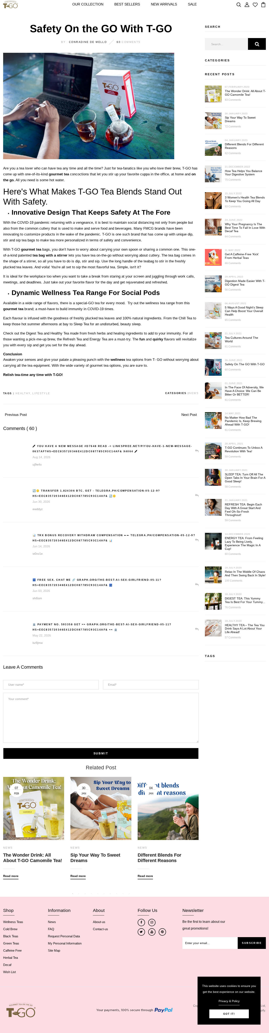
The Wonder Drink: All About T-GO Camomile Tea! (32, 857)
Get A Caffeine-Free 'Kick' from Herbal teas (242, 256)
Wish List (9, 972)
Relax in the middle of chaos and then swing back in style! (245, 573)
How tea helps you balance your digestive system (243, 172)
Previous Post (16, 415)
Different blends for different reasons (159, 857)
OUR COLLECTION (87, 4)
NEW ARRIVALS (164, 4)
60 (119, 42)
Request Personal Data (64, 936)
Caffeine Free (12, 950)
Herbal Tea (10, 957)
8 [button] (117, 893)
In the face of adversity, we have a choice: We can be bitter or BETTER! (244, 391)
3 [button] (85, 893)
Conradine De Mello (88, 42)
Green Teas (11, 943)
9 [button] (123, 893)
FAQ (51, 929)
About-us (99, 922)
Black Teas (10, 936)
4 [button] (91, 893)
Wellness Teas (13, 922)
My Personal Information (65, 943)
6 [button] (104, 893)
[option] (33, 825)
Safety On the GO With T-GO (245, 364)
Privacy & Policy (229, 1001)
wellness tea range (160, 303)
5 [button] (98, 893)
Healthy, (23, 393)
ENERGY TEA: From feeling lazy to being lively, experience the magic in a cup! (244, 543)
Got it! (229, 1013)
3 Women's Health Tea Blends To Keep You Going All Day (245, 199)
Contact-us (100, 929)
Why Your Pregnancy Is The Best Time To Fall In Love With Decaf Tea (245, 227)
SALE (192, 4)
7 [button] (110, 893)
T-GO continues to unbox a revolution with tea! (243, 449)
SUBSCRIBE (252, 943)
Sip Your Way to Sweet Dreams (95, 857)
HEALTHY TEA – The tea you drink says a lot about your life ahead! (245, 628)
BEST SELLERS (127, 4)
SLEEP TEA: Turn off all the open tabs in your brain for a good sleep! (245, 478)
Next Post (189, 415)
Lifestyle (41, 393)
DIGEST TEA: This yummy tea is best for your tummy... (245, 600)
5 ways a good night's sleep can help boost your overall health (244, 311)
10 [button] (129, 893)
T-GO (106, 234)
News (194, 393)
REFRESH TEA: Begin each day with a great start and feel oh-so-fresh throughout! (243, 510)
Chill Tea (185, 318)
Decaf (7, 965)
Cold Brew (10, 929)
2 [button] (79, 893)
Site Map (54, 950)
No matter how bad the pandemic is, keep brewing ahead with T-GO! (243, 421)
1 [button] (72, 893)
